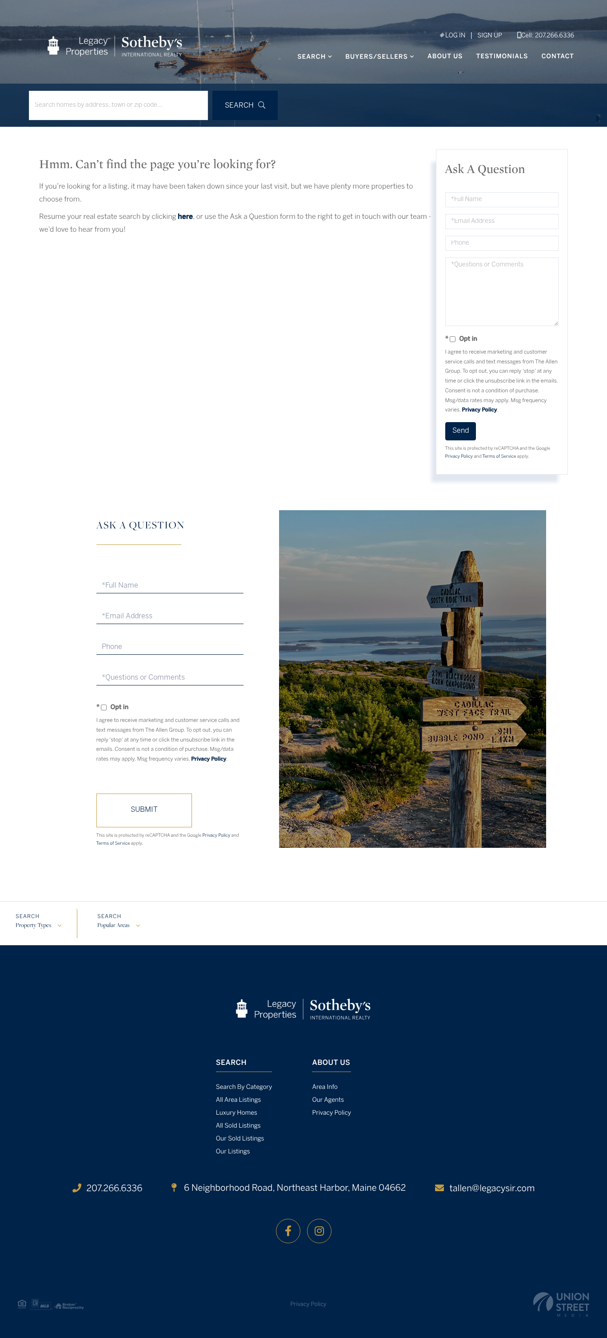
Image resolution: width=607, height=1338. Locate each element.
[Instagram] (319, 1231)
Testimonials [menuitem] (502, 57)
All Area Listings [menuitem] (238, 1100)
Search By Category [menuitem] (244, 1087)
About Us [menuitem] (445, 57)
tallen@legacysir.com (492, 1189)
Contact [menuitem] (557, 57)
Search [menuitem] (311, 57)
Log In (454, 36)
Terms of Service (499, 457)
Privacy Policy (479, 410)
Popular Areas (113, 926)
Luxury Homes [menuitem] (236, 1113)
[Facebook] (288, 1231)
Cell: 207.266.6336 (547, 36)
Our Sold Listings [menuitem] (240, 1139)
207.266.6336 (115, 1189)
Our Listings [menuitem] (233, 1152)
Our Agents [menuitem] (328, 1100)
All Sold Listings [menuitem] (238, 1126)
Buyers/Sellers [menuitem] (376, 57)
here (185, 217)
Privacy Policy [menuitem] (331, 1113)
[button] (245, 105)
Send (460, 430)
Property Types (33, 926)
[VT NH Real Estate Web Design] (561, 1304)
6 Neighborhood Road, (294, 1188)
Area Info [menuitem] (324, 1087)
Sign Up (489, 36)
